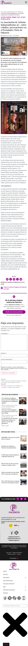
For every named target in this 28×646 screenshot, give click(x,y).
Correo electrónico (7, 359)
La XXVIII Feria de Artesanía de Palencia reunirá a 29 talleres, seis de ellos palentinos (10, 421)
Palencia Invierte (8, 584)
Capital (5, 574)
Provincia (6, 577)
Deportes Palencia (9, 590)
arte (15, 276)
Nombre (4, 353)
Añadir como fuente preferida (14, 312)
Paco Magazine (8, 580)
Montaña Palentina (10, 406)
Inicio (2, 11)
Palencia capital (5, 19)
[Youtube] (24, 598)
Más (4, 587)
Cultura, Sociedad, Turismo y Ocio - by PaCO (12, 11)
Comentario (5, 333)
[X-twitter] (16, 533)
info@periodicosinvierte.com (14, 538)
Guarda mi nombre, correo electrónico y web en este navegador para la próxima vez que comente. (14, 368)
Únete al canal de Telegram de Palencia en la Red (15, 288)
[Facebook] (12, 533)
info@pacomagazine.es (14, 540)
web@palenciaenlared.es (14, 537)
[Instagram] (19, 598)
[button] (7, 279)
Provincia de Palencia (6, 408)
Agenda (5, 593)
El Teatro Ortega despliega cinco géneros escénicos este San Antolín (10, 411)
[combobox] (15, 605)
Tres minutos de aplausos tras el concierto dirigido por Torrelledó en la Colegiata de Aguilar (10, 400)
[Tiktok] (14, 598)
